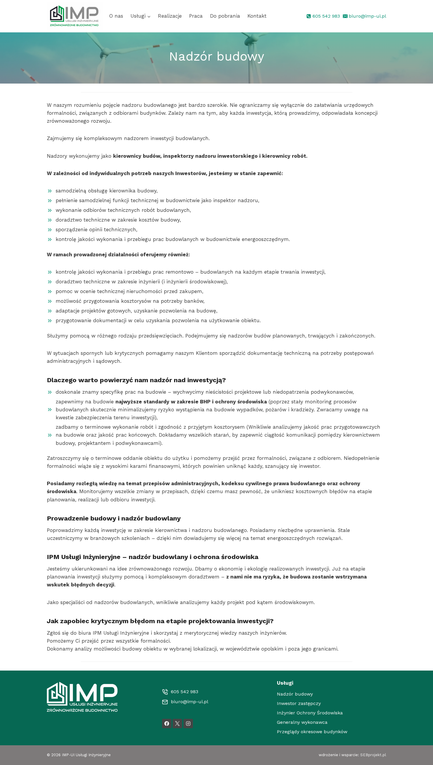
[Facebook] (166, 723)
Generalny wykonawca (302, 722)
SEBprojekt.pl (373, 755)
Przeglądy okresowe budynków (312, 731)
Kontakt (257, 16)
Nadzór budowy (295, 694)
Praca (196, 16)
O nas (116, 16)
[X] (177, 723)
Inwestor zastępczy (299, 703)
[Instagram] (188, 723)
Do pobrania (225, 16)
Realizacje (170, 16)
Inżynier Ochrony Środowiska (310, 713)
